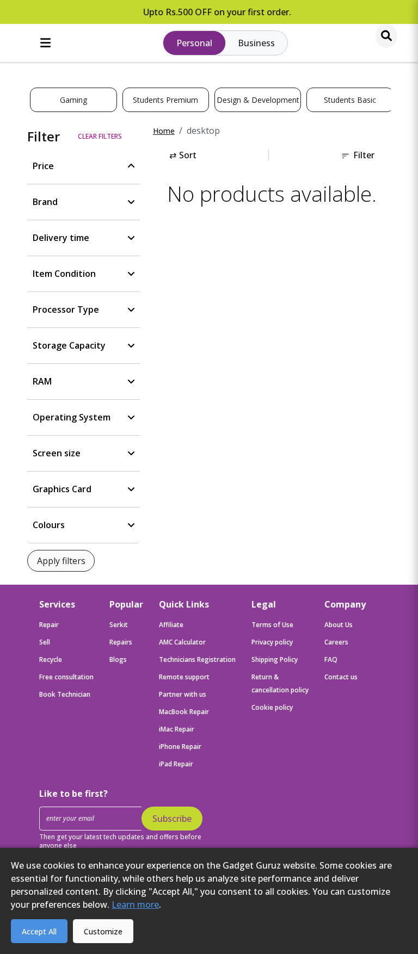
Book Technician (64, 694)
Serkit (118, 624)
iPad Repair (176, 764)
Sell (44, 642)
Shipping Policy (274, 659)
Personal (194, 43)
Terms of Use (272, 624)
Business (256, 43)
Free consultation (66, 677)
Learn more (135, 904)
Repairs (120, 642)
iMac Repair (176, 729)
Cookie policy (272, 707)
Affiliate (171, 624)
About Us (338, 624)
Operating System (71, 417)
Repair (49, 624)
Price (43, 166)
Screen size (57, 453)
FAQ (330, 659)
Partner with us (182, 694)
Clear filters (100, 136)
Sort (182, 155)
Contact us (341, 677)
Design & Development (258, 100)
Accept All (39, 931)
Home (164, 131)
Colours (49, 525)
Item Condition (64, 274)
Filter (363, 155)
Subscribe (172, 819)
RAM (42, 381)
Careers (336, 642)
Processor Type (66, 309)
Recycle (50, 659)
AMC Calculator (182, 642)
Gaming (73, 100)
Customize (103, 931)
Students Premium (165, 100)
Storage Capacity (69, 345)
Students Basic (350, 100)
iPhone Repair (180, 746)
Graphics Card (62, 489)
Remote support (184, 677)
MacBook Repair (184, 711)
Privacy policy (272, 642)
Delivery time (61, 238)
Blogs (118, 659)
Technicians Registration (197, 659)
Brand (45, 202)
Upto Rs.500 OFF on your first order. (210, 12)
